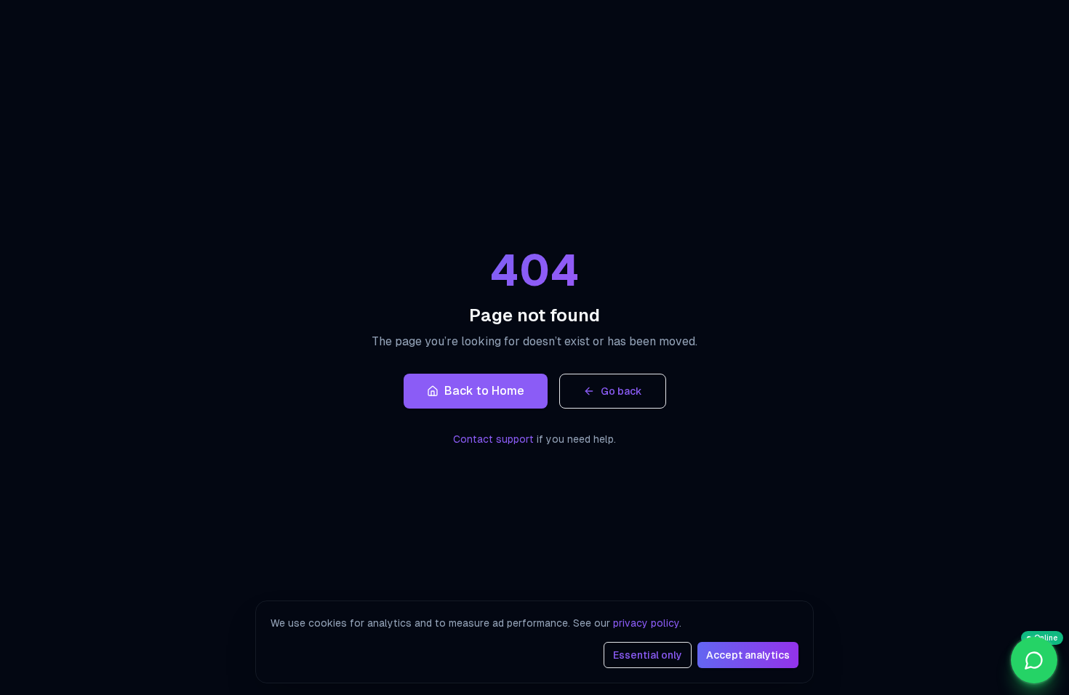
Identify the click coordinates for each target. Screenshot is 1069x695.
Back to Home (484, 391)
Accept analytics (748, 655)
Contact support (493, 439)
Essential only (647, 655)
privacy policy (646, 623)
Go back (621, 391)
